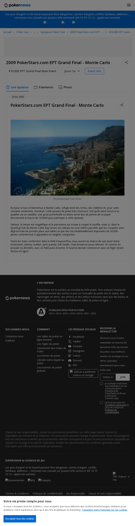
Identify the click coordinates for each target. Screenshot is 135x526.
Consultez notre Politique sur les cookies (104, 509)
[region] (67, 511)
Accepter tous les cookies (19, 518)
